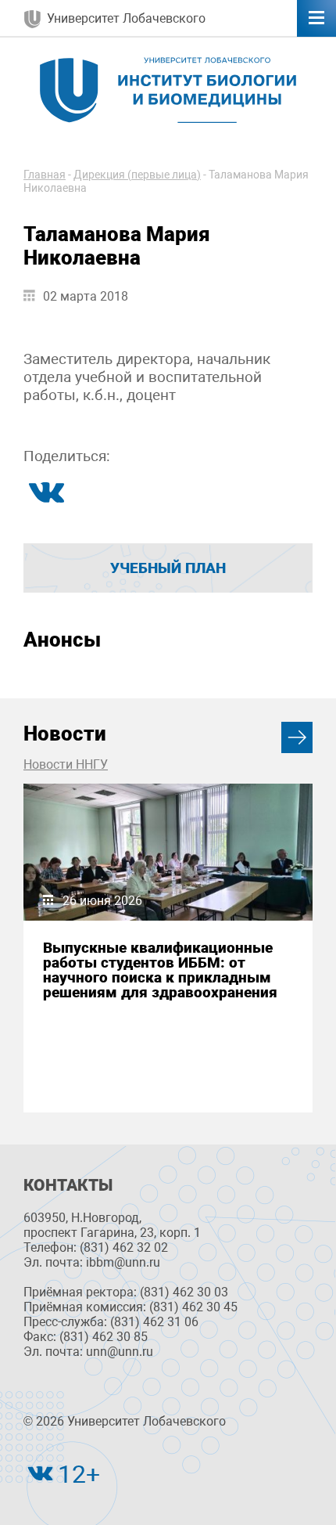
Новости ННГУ (65, 764)
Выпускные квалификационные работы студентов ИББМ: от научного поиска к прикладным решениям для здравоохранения (160, 970)
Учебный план (168, 568)
